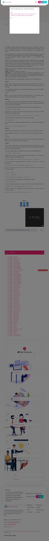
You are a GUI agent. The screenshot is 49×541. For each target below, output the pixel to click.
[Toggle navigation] (36, 2)
